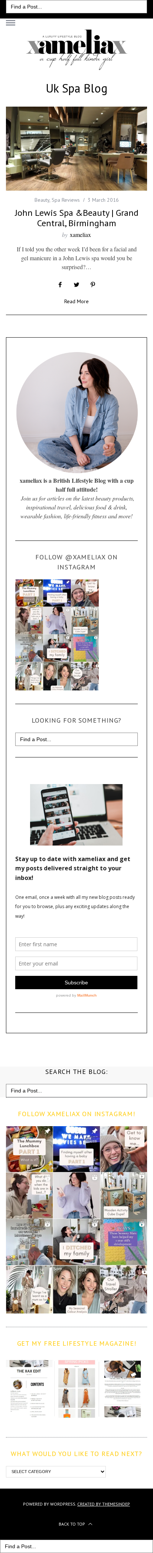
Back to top (72, 1524)
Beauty (42, 200)
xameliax (80, 234)
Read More (76, 302)
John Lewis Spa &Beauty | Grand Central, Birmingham (77, 218)
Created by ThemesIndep (103, 1504)
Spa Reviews (66, 200)
